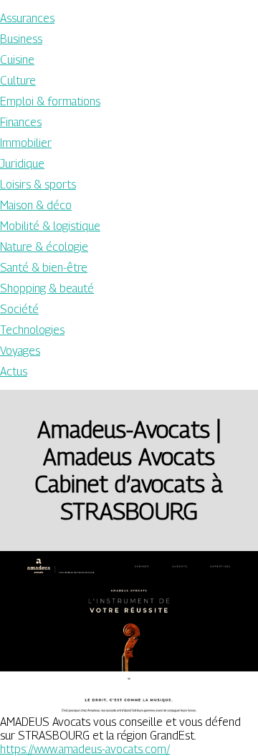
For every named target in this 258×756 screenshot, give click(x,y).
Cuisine (17, 60)
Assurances (27, 18)
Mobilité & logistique (50, 226)
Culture (18, 80)
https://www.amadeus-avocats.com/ (85, 749)
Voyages (20, 351)
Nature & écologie (44, 247)
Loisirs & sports (38, 184)
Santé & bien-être (43, 267)
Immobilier (26, 143)
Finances (21, 122)
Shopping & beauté (47, 288)
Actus (13, 371)
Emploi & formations (50, 101)
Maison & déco (36, 205)
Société (19, 309)
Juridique (22, 164)
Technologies (32, 330)
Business (21, 39)
